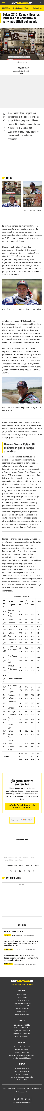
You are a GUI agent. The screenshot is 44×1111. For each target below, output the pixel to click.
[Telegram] (4, 120)
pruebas (6, 935)
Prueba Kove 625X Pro (13, 931)
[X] (4, 127)
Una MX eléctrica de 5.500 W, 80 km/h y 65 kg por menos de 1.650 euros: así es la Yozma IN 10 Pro (21, 943)
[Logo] (22, 3)
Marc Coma (19, 860)
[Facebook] (4, 123)
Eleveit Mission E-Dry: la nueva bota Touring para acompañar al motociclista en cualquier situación (21, 958)
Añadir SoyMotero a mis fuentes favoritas (22, 806)
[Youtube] (29, 1099)
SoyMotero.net (23, 67)
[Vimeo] (26, 1099)
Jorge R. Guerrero (19, 950)
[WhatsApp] (4, 113)
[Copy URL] (4, 130)
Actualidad (8, 949)
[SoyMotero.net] (16, 67)
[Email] (4, 117)
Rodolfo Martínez (17, 935)
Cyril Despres (23, 857)
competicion (12, 865)
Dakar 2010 (9, 860)
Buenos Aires (12, 857)
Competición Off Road (29, 865)
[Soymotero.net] (22, 981)
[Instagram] (18, 1099)
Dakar (32, 857)
